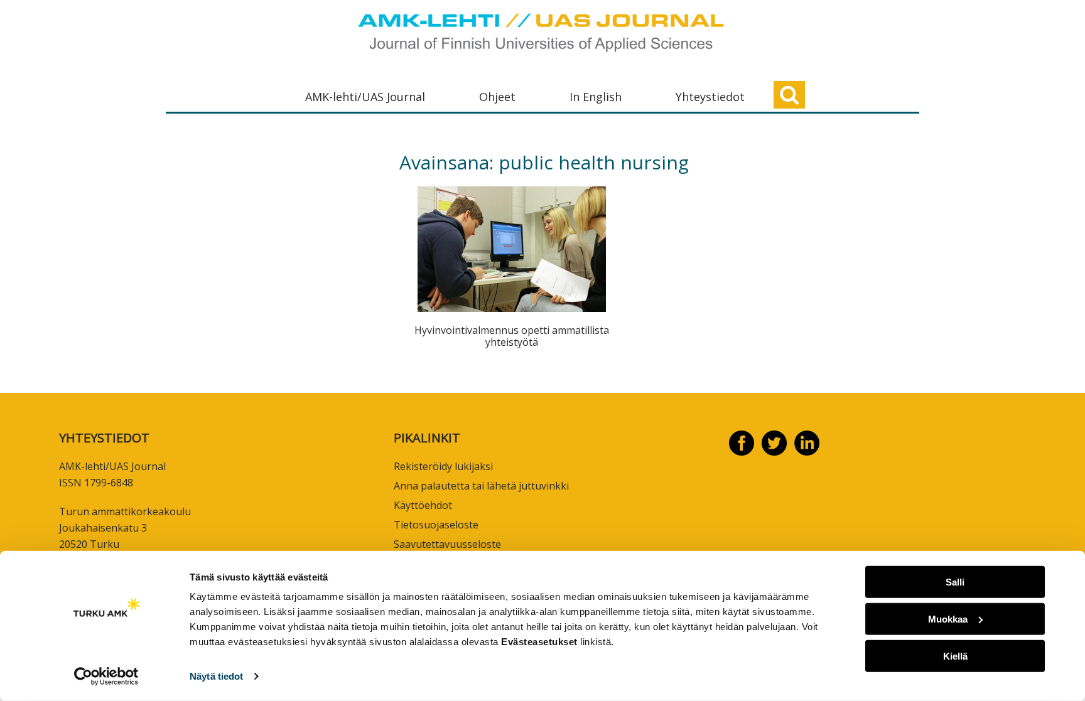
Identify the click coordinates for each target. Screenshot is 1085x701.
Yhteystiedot (710, 96)
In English (595, 96)
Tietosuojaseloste (436, 525)
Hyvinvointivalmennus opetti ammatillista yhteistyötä (511, 336)
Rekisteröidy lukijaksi (443, 466)
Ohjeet (497, 96)
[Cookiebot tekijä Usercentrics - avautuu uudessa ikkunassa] (106, 676)
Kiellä (955, 655)
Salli (955, 582)
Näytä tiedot (216, 676)
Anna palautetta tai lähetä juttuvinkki (481, 486)
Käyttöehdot (423, 505)
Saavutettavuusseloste (447, 544)
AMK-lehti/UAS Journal (365, 96)
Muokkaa (948, 619)
